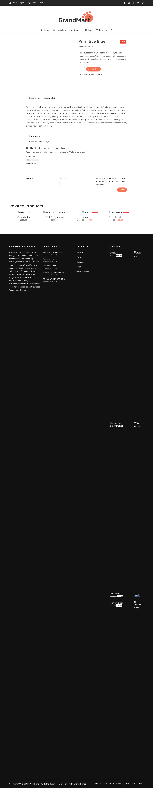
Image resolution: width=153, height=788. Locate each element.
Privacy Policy (119, 783)
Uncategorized (82, 271)
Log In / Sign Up (19, 3)
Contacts (103, 30)
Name (29, 178)
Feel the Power (49, 266)
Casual (79, 257)
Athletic (92, 74)
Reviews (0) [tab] (49, 98)
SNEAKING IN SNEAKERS (54, 279)
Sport (78, 267)
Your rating (31, 156)
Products (60, 30)
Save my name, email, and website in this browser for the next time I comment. (110, 181)
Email (63, 178)
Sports (99, 74)
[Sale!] (85, 212)
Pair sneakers (48, 259)
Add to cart (93, 69)
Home (46, 30)
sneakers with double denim (55, 272)
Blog (90, 30)
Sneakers (80, 262)
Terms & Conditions (102, 783)
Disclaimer (130, 783)
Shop (76, 30)
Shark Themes (80, 784)
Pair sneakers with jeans (53, 252)
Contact (140, 783)
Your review (32, 163)
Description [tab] (35, 98)
